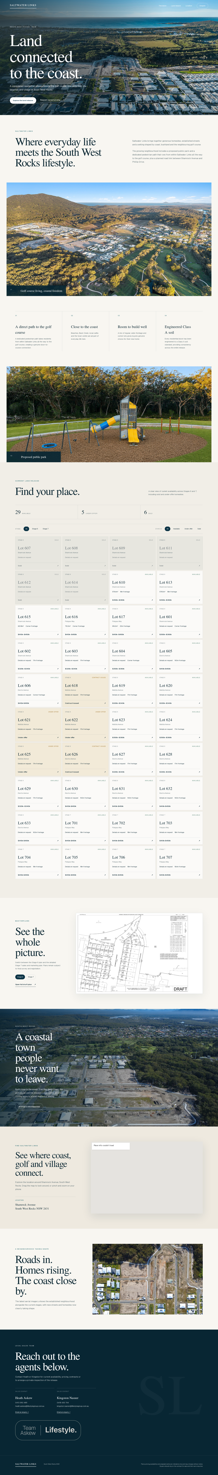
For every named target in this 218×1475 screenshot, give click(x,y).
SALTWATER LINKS (23, 5)
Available (176, 529)
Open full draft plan (25, 984)
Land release (176, 6)
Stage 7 (45, 529)
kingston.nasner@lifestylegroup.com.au (73, 1406)
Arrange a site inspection (29, 1107)
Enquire (202, 6)
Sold (199, 529)
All (26, 529)
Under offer (189, 529)
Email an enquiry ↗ (22, 1412)
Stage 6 (35, 529)
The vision (162, 6)
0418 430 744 (63, 1402)
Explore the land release (23, 100)
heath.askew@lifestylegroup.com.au (29, 1406)
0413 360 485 (21, 1402)
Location (189, 6)
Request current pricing (52, 100)
